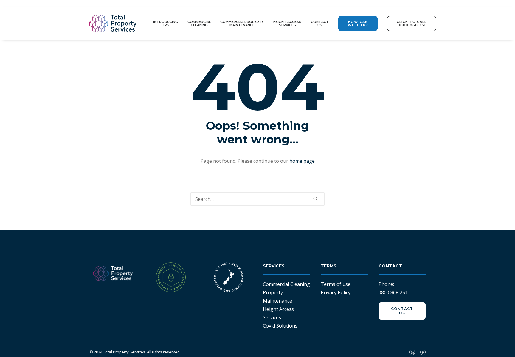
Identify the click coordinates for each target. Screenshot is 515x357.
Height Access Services (287, 23)
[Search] (257, 199)
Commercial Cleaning (199, 23)
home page (302, 161)
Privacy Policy (335, 292)
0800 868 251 (393, 292)
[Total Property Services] (112, 23)
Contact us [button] (403, 310)
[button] (358, 23)
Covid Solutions (280, 325)
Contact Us (320, 23)
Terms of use (335, 284)
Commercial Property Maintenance (242, 23)
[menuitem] (167, 23)
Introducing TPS (165, 23)
